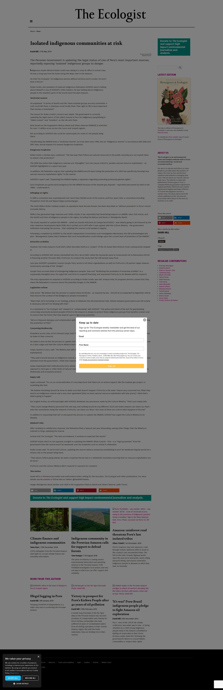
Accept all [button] (13, 678)
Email (81, 336)
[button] (22, 683)
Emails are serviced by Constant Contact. (96, 360)
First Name (84, 345)
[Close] (144, 319)
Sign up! (111, 365)
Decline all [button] (30, 678)
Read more (14, 673)
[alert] (22, 670)
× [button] (38, 657)
